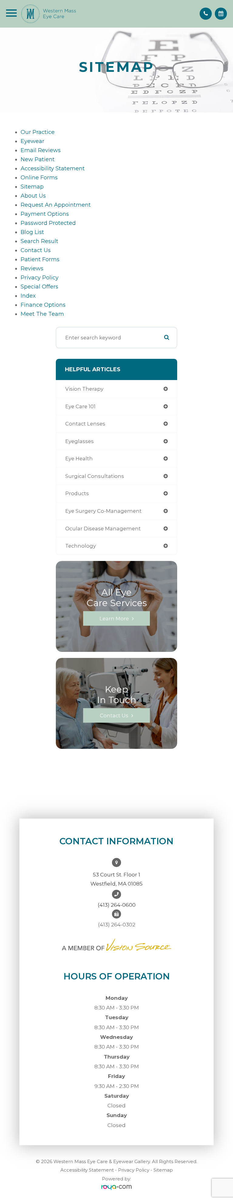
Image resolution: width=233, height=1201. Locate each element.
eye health (79, 458)
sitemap (32, 186)
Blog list (32, 232)
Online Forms (39, 177)
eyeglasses (79, 441)
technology (80, 546)
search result (39, 241)
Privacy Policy (133, 1170)
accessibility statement (53, 168)
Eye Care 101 (80, 406)
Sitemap (163, 1170)
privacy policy (40, 277)
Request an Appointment (56, 205)
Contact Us (36, 250)
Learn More (114, 618)
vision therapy (84, 389)
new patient (38, 159)
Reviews (32, 268)
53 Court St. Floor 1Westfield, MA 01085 (116, 879)
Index (28, 295)
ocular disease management (103, 528)
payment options (45, 214)
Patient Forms (40, 259)
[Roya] (116, 1187)
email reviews (41, 150)
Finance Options (43, 305)
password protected (48, 223)
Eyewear (32, 141)
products (77, 493)
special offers (39, 286)
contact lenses (85, 424)
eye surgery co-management (103, 511)
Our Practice (38, 132)
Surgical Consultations (94, 476)
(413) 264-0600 (117, 905)
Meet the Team (42, 314)
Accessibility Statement (87, 1170)
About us (33, 195)
